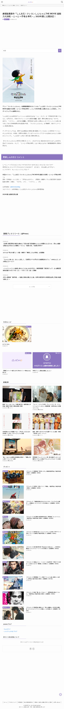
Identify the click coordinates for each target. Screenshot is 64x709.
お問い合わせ (57, 702)
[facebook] (31, 649)
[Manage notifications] (60, 694)
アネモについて (12, 702)
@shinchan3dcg (15, 187)
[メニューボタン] (2, 2)
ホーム (5, 702)
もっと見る (32, 286)
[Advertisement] (32, 34)
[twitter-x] (33, 649)
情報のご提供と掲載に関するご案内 (43, 702)
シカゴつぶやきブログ (10, 631)
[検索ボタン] (62, 2)
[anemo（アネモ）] (32, 2)
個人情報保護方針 (28, 702)
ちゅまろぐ (7, 629)
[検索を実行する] (59, 50)
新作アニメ (6, 19)
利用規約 (20, 702)
